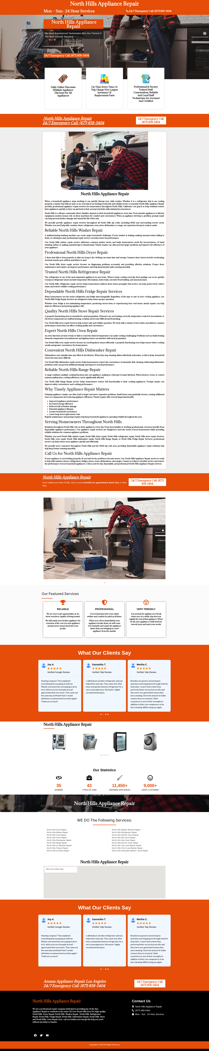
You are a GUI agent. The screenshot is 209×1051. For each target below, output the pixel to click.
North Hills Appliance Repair (67, 477)
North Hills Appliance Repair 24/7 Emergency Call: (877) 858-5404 (73, 120)
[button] (102, 582)
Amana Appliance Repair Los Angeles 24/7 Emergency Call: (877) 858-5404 (75, 983)
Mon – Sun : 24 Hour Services (69, 11)
